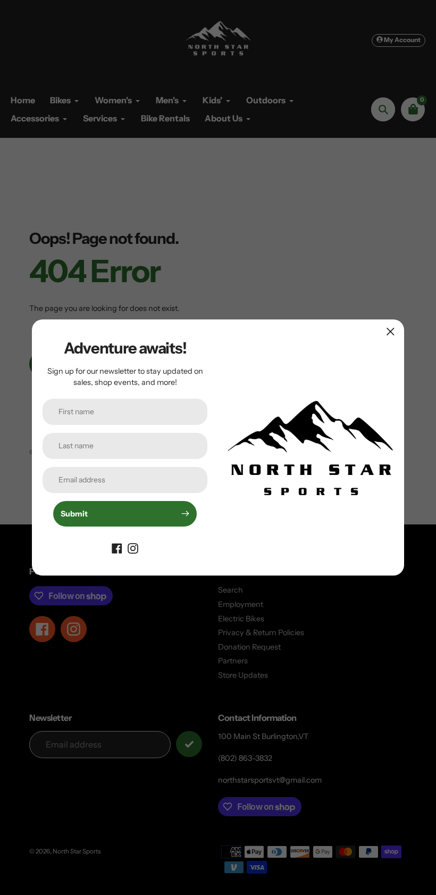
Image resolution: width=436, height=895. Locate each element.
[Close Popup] (390, 331)
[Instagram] (133, 548)
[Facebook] (117, 548)
